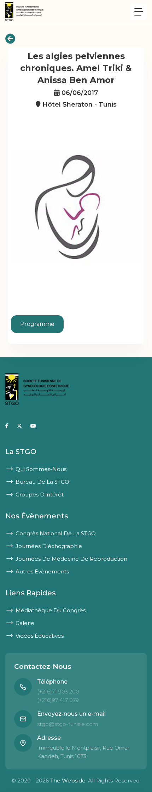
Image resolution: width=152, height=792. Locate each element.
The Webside (68, 780)
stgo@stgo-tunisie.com (67, 724)
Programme (37, 324)
